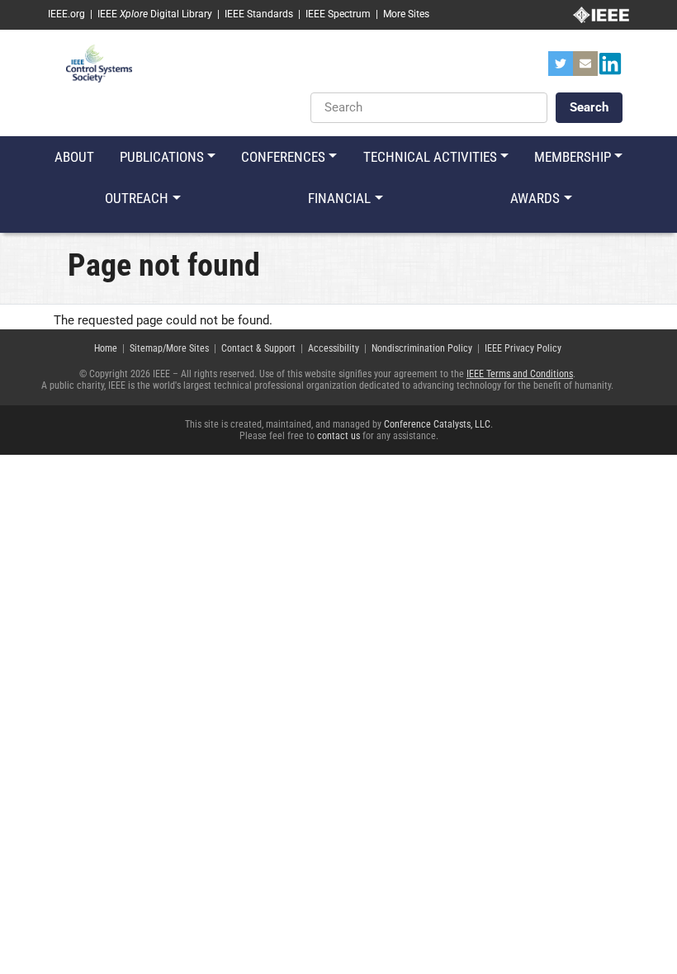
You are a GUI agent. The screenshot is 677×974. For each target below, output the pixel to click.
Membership (572, 157)
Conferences (283, 157)
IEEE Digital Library (154, 14)
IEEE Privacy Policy (523, 348)
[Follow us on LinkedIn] (610, 68)
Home (105, 348)
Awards (535, 198)
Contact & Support (258, 348)
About (74, 157)
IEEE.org (66, 14)
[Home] (99, 62)
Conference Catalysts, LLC (437, 424)
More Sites (406, 14)
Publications (162, 157)
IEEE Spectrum (338, 14)
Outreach (136, 198)
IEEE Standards (259, 14)
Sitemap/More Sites (169, 348)
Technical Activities (430, 157)
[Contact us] (585, 68)
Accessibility (333, 348)
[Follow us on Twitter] (560, 68)
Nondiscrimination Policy (422, 348)
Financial (339, 198)
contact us (338, 436)
